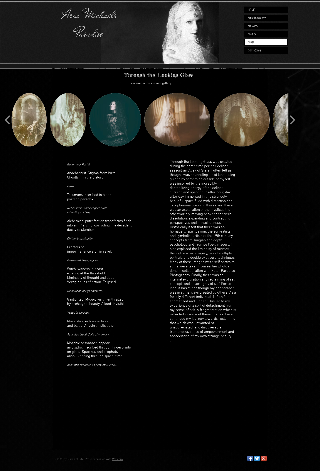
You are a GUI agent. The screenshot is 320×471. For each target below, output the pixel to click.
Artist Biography (257, 17)
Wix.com (117, 459)
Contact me (254, 50)
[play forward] (292, 120)
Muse (251, 42)
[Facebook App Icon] (250, 458)
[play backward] (8, 120)
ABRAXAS (253, 26)
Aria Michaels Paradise (89, 24)
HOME (251, 9)
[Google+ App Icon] (264, 458)
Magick (252, 34)
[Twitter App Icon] (257, 458)
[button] (29, 119)
